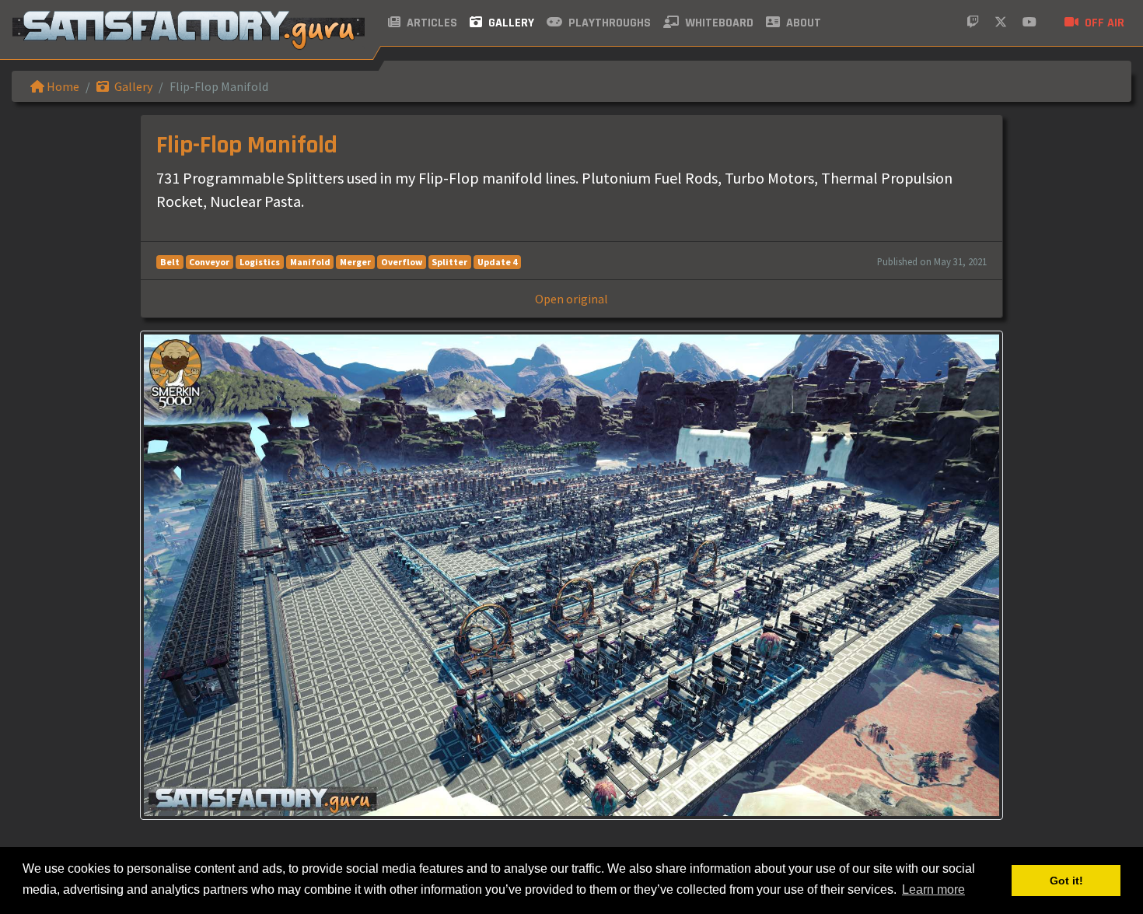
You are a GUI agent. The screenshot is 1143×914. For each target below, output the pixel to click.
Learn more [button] (933, 889)
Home (61, 86)
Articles (430, 23)
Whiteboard (717, 23)
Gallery (509, 23)
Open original (571, 298)
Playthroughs (608, 23)
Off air (1103, 23)
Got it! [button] (1066, 880)
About (802, 23)
